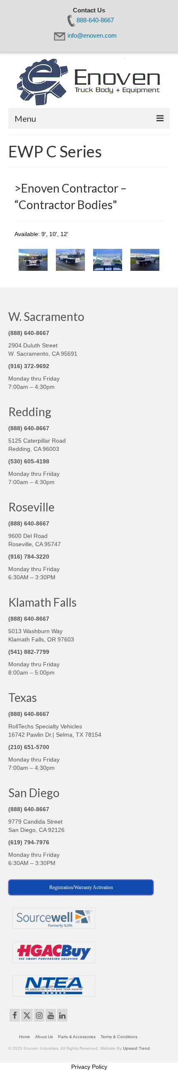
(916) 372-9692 (28, 366)
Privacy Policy (89, 1066)
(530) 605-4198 (28, 461)
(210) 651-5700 (28, 747)
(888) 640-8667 (28, 333)
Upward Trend (136, 1048)
